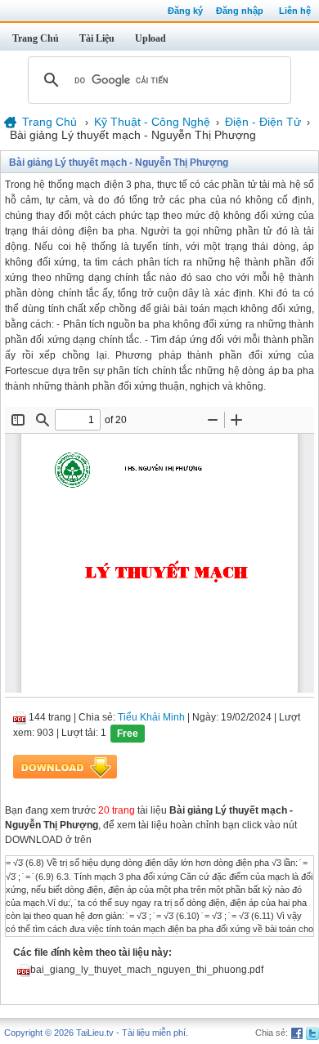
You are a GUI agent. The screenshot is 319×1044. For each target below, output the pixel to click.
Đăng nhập (239, 11)
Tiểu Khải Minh (151, 717)
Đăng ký (185, 11)
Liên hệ (295, 11)
